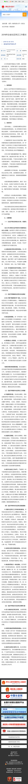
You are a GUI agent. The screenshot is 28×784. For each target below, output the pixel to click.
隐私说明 (14, 768)
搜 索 (24, 15)
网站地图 (8, 768)
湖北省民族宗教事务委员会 (14, 739)
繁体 (16, 1)
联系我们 (19, 768)
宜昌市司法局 (14, 743)
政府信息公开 (16, 23)
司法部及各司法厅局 (14, 737)
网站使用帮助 (14, 760)
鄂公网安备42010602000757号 (15, 763)
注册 (23, 1)
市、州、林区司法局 (14, 746)
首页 (9, 23)
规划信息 (12, 26)
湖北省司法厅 (14, 7)
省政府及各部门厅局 (14, 742)
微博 (12, 1)
